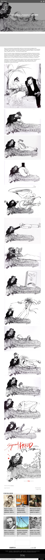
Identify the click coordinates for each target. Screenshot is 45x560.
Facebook (36, 489)
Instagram (40, 489)
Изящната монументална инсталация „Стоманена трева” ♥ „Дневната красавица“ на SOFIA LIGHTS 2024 (22, 534)
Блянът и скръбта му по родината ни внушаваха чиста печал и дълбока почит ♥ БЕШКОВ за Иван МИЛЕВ (9, 534)
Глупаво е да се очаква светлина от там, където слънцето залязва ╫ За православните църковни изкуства (35, 534)
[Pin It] (39, 489)
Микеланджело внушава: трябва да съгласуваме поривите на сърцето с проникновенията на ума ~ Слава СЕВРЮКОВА (35, 512)
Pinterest (23, 556)
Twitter (37, 489)
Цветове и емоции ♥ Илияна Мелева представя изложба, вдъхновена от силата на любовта (22, 512)
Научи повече (13, 559)
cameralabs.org (12, 485)
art (22, 16)
